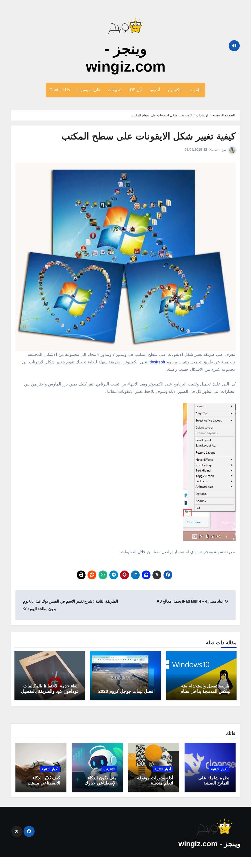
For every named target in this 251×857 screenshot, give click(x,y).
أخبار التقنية (219, 769)
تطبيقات (114, 90)
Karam (214, 149)
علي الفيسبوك (89, 90)
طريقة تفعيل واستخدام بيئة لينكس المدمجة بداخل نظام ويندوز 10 (205, 691)
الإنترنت (195, 90)
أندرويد (154, 90)
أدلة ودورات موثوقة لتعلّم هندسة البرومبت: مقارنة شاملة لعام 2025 (155, 785)
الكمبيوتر (174, 90)
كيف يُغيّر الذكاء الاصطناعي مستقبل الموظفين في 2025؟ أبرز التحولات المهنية (41, 785)
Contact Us (60, 90)
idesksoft (156, 362)
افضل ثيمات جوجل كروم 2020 (126, 691)
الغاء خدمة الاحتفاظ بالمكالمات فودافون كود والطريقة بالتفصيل (50, 688)
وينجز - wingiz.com (209, 844)
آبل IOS (135, 90)
